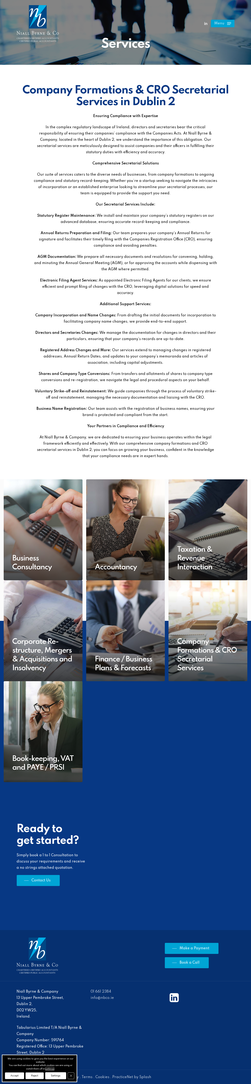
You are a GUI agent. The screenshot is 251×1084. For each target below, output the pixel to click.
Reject (34, 1075)
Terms (87, 1077)
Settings (55, 1075)
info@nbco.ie (102, 998)
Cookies (102, 1077)
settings (50, 1069)
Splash (145, 1077)
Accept (14, 1075)
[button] (222, 24)
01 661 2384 (101, 992)
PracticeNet (122, 1077)
